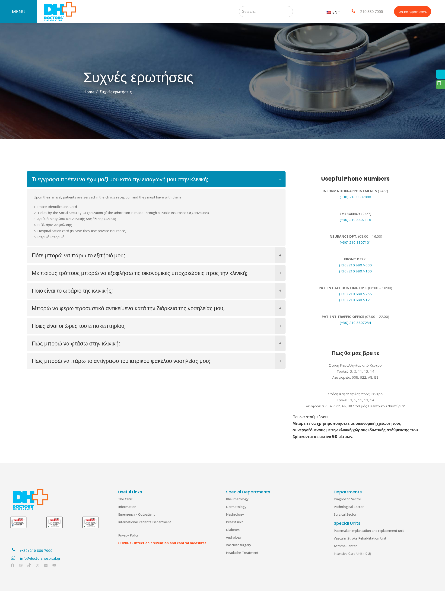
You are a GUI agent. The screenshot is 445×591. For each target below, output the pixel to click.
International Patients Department (144, 522)
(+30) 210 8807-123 (355, 299)
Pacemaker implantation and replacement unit (369, 530)
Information (127, 507)
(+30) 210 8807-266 (355, 293)
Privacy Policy (128, 535)
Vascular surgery (238, 545)
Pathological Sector (349, 507)
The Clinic (125, 499)
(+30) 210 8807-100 (355, 271)
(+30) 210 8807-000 (355, 265)
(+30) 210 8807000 (355, 197)
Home (88, 91)
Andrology (234, 537)
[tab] (156, 179)
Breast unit (234, 522)
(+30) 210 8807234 (355, 322)
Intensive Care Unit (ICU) (352, 553)
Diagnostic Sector (347, 499)
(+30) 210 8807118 (355, 219)
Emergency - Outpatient (136, 514)
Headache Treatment (242, 552)
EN (334, 12)
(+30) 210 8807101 (355, 242)
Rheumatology (237, 499)
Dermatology (236, 507)
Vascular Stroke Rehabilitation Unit (360, 538)
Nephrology (235, 514)
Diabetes (233, 529)
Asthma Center (345, 546)
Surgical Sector (345, 514)
